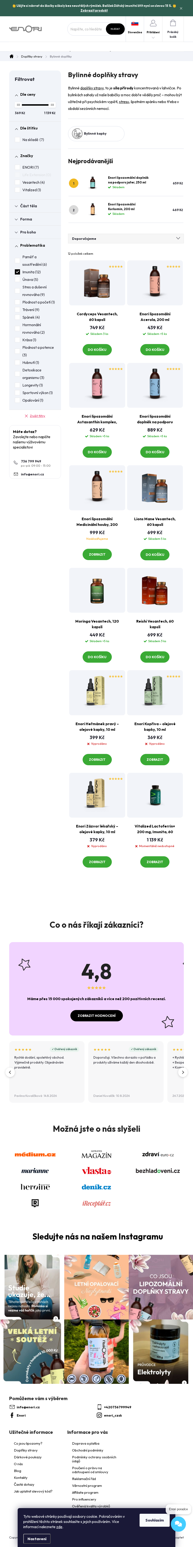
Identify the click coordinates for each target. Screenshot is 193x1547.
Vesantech (33, 182)
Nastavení (37, 1538)
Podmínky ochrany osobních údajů (94, 1459)
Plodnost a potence (38, 351)
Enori (21, 1415)
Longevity (32, 385)
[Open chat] (178, 1524)
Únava (29, 279)
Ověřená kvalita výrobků (91, 1506)
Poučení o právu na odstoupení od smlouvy (90, 1470)
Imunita (31, 272)
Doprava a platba (85, 1443)
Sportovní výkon (37, 392)
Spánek (30, 317)
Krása (28, 339)
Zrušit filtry (37, 416)
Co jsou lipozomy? (28, 1443)
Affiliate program (85, 1492)
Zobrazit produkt (94, 10)
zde (59, 1526)
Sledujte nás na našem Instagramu (97, 1236)
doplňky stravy (92, 88)
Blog (17, 1471)
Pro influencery (84, 1499)
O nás (18, 1464)
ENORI (30, 167)
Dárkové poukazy (28, 1457)
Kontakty (21, 1478)
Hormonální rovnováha (33, 328)
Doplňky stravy (26, 1450)
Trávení (30, 309)
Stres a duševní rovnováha (34, 291)
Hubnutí (30, 362)
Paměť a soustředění (34, 260)
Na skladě (32, 139)
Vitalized (31, 189)
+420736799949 (117, 1407)
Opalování (32, 400)
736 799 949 (31, 461)
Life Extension (36, 174)
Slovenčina (135, 32)
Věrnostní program (87, 1485)
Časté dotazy (24, 1484)
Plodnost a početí (38, 302)
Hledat (115, 28)
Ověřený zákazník (65, 1049)
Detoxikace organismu (32, 374)
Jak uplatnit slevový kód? (33, 1491)
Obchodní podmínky (87, 1450)
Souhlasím (154, 1520)
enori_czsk (113, 1415)
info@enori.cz (32, 474)
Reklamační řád (84, 1478)
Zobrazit (97, 554)
